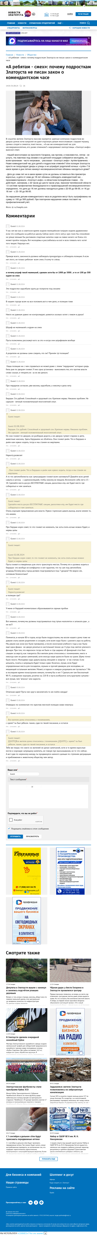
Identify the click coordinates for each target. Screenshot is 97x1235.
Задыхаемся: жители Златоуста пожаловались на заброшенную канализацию (66, 1090)
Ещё (59, 23)
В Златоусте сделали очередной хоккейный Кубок (22, 1038)
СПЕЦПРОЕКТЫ (13, 28)
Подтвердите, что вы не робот (22, 813)
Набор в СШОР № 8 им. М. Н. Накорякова (64, 1137)
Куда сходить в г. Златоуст (59, 1183)
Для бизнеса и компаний (23, 1175)
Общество (31, 54)
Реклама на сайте (62, 1188)
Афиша (52, 1179)
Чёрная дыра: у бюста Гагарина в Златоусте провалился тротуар (66, 989)
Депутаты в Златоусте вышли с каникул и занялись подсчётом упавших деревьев (26, 990)
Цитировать (13, 247)
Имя (7, 247)
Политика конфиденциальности (16, 1213)
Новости (22, 23)
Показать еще (48, 1159)
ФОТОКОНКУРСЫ (30, 28)
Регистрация (83, 14)
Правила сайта (11, 1187)
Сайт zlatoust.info (13, 33)
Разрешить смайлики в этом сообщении (30, 828)
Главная (11, 23)
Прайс (52, 1193)
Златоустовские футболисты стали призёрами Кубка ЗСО (23, 1088)
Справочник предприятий (42, 23)
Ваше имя (13, 770)
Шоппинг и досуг (62, 1175)
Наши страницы (17, 1182)
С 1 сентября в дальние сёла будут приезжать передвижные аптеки (23, 1137)
